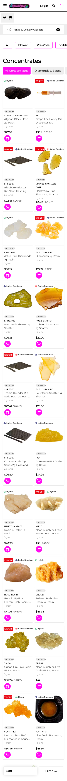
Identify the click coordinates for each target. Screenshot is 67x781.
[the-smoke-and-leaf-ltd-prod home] (19, 6)
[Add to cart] (7, 138)
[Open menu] (5, 5)
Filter (49, 771)
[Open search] (54, 6)
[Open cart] (61, 6)
